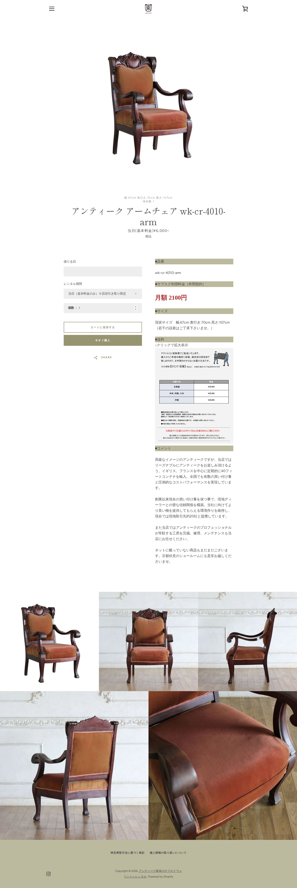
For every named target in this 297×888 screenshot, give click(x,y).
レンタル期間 (73, 284)
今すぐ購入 (102, 340)
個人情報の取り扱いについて (168, 852)
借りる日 (70, 261)
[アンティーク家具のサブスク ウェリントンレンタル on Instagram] (48, 873)
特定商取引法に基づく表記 (128, 852)
